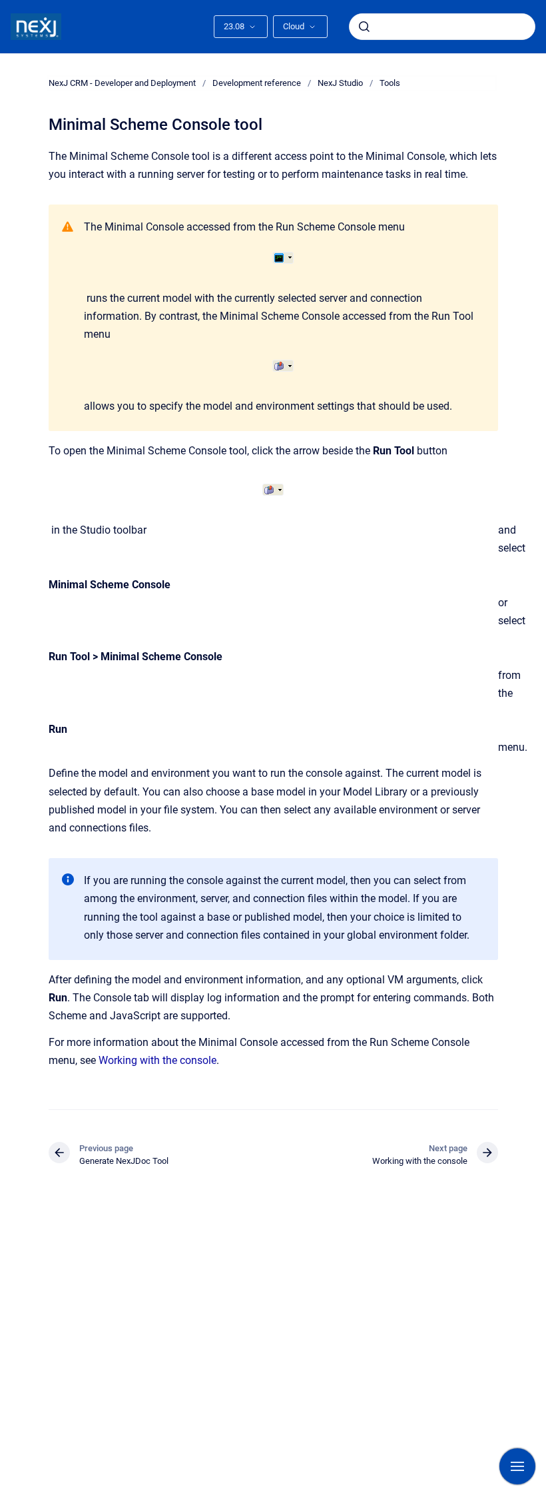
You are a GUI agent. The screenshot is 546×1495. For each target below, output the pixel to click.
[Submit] (364, 26)
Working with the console (157, 1060)
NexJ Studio (340, 83)
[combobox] (442, 26)
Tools (390, 83)
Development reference (256, 83)
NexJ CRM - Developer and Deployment (122, 83)
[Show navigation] (517, 1466)
